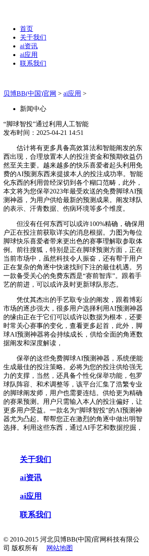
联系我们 (33, 63)
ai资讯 (29, 45)
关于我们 (33, 37)
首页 (26, 28)
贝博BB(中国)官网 (29, 93)
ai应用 (29, 54)
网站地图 (59, 547)
